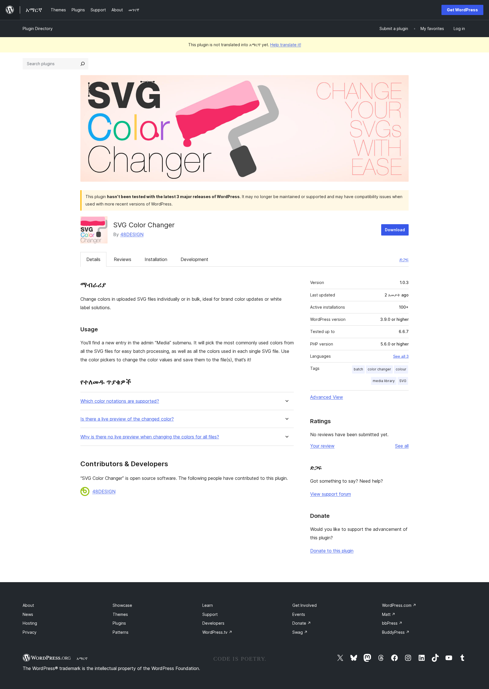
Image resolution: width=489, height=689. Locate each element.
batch (358, 369)
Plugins (119, 623)
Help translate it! (285, 44)
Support (210, 614)
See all (402, 446)
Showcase (122, 605)
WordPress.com (399, 605)
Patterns (120, 632)
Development (194, 259)
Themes (120, 614)
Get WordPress (462, 9)
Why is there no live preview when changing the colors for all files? (149, 437)
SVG (402, 381)
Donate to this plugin (331, 551)
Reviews (122, 259)
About (28, 605)
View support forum (330, 494)
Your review (322, 446)
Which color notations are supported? (119, 401)
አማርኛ (82, 658)
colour (401, 369)
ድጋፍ (404, 259)
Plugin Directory (38, 28)
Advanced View (326, 397)
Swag (300, 632)
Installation (156, 259)
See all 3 (401, 356)
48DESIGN (131, 234)
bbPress (392, 623)
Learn (207, 605)
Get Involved (304, 605)
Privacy (30, 632)
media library (384, 381)
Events (298, 614)
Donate (301, 623)
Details (93, 259)
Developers (213, 623)
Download (395, 229)
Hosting (30, 623)
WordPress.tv (217, 632)
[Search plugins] (82, 63)
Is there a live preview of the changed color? (127, 419)
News (28, 614)
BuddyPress (395, 632)
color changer (379, 369)
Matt (388, 614)
